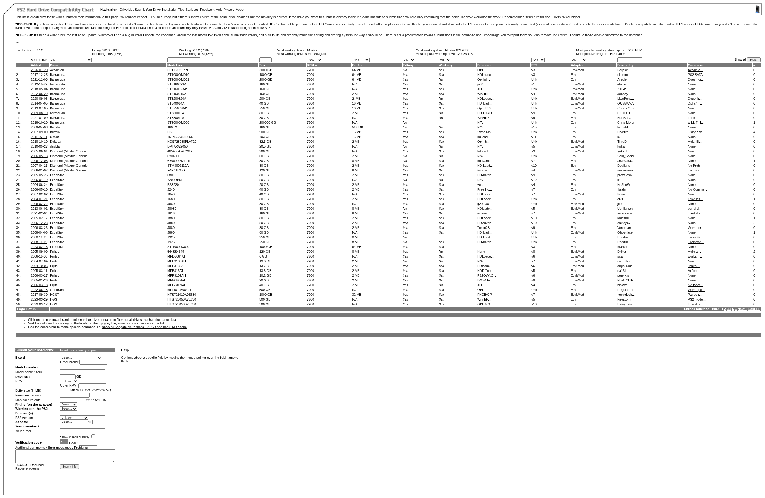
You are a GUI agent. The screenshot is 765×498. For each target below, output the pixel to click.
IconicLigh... (626, 294)
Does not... (696, 79)
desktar (55, 146)
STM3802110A (178, 165)
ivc (18, 42)
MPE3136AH (176, 261)
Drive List (127, 9)
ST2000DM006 (178, 122)
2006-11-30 (39, 256)
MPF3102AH (176, 275)
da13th (622, 270)
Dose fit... (695, 98)
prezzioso (624, 175)
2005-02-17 (39, 218)
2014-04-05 (39, 103)
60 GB (264, 156)
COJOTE (624, 113)
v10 (534, 165)
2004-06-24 (39, 184)
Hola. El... (695, 141)
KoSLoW (623, 184)
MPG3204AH (176, 280)
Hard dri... (695, 213)
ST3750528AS (177, 108)
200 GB (264, 98)
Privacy (229, 9)
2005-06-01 (39, 151)
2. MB (356, 98)
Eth (573, 74)
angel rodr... (625, 266)
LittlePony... (625, 98)
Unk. (534, 79)
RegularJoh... (627, 290)
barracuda (57, 84)
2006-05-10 (39, 189)
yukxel (622, 151)
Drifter (621, 251)
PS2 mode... (697, 299)
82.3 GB (265, 141)
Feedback (207, 9)
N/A (354, 84)
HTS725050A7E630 (181, 299)
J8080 (171, 208)
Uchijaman (625, 208)
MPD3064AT (176, 256)
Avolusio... (695, 70)
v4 (533, 94)
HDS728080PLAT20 (181, 141)
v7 (533, 161)
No (405, 70)
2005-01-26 (39, 280)
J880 (171, 218)
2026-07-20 (39, 70)
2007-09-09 (39, 132)
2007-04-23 (39, 165)
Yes (441, 70)
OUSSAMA (625, 103)
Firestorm (624, 299)
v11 (533, 137)
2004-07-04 (39, 261)
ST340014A (175, 103)
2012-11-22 (39, 84)
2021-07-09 (39, 117)
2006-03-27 (39, 275)
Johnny (622, 94)
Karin (621, 194)
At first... (694, 270)
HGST (54, 294)
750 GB (264, 108)
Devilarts (623, 165)
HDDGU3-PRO (178, 70)
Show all (740, 59)
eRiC (621, 199)
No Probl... (695, 165)
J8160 (171, 213)
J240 (171, 189)
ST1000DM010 (178, 74)
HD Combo (277, 24)
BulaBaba (624, 117)
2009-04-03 (39, 127)
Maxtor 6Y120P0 (457, 50)
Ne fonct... (695, 285)
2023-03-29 (39, 299)
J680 (171, 199)
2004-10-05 (39, 266)
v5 (533, 146)
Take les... (695, 199)
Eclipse (622, 70)
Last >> (754, 309)
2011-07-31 (39, 137)
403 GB (264, 137)
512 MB (357, 127)
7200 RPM (634, 50)
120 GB (264, 170)
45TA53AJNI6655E (181, 137)
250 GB (264, 237)
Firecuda (56, 247)
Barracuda (57, 74)
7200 (310, 70)
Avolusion (57, 70)
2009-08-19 (39, 113)
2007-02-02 (39, 194)
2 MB (355, 94)
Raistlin (622, 237)
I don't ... (694, 117)
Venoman (624, 227)
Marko (622, 247)
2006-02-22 (39, 204)
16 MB (356, 103)
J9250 (171, 237)
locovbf (622, 127)
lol (618, 137)
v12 (534, 180)
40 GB (264, 103)
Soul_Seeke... (627, 156)
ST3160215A (176, 94)
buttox (54, 137)
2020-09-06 (39, 98)
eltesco (622, 74)
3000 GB (265, 70)
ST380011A (175, 113)
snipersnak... (626, 170)
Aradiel (622, 79)
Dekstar (56, 141)
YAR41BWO (176, 170)
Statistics (192, 9)
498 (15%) (115, 54)
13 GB (264, 266)
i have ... (694, 266)
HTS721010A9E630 (181, 294)
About (240, 9)
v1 (533, 84)
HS (169, 132)
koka (621, 146)
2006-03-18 (39, 285)
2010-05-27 (39, 146)
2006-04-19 (39, 180)
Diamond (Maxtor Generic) (69, 151)
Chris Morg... (626, 122)
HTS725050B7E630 (181, 304)
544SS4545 (175, 251)
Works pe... (696, 290)
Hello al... (694, 251)
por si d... (694, 208)
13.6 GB (265, 261)
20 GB (264, 184)
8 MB (355, 161)
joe (619, 204)
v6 (533, 256)
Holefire (622, 132)
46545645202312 (179, 151)
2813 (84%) (111, 50)
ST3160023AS (177, 89)
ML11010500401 (179, 290)
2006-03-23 (39, 227)
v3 (533, 70)
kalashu (623, 218)
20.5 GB (265, 146)
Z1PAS (622, 89)
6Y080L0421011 (179, 161)
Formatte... (696, 237)
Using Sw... (696, 132)
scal (620, 256)
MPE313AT (175, 270)
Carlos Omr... (627, 108)
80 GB (468, 54)
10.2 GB (265, 275)
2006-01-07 (39, 170)
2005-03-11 (39, 270)
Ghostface (625, 232)
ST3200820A (176, 98)
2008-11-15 (39, 237)
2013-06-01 (39, 208)
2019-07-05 (39, 108)
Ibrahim (622, 189)
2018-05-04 (39, 89)
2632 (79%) (201, 50)
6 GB (263, 256)
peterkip (623, 275)
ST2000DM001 (178, 79)
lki (618, 180)
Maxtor (312, 50)
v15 (534, 127)
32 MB (356, 294)
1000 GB (265, 74)
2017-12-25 (39, 74)
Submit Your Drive (148, 9)
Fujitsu (54, 251)
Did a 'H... (695, 103)
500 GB (264, 132)
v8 (533, 251)
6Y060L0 (173, 156)
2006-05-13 (39, 156)
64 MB (356, 70)
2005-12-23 (39, 223)
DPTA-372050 (177, 146)
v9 (533, 113)
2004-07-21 (39, 199)
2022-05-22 (39, 94)
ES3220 (173, 184)
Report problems (27, 468)
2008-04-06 (39, 232)
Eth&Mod (577, 70)
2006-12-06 (39, 161)
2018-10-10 (39, 141)
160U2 (172, 127)
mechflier (624, 261)
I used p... (695, 304)
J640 (171, 194)
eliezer (622, 84)
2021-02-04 (39, 213)
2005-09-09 (39, 251)
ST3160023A (176, 84)
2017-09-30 (39, 294)
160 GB (264, 84)
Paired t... (695, 294)
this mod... (695, 170)
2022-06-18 (39, 290)
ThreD (622, 141)
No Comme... (697, 189)
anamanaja (625, 161)
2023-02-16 (39, 247)
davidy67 (624, 223)
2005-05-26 (39, 175)
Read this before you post (78, 350)
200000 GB (267, 122)
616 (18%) (205, 54)
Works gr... (696, 227)
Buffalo (55, 127)
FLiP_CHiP (625, 280)
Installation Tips (173, 9)
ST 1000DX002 (178, 247)
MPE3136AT (176, 266)
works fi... (695, 256)
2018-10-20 (39, 122)
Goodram (57, 290)
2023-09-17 (39, 304)
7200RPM (174, 180)
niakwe (622, 285)
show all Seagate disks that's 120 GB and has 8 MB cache (144, 327)
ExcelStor (57, 175)
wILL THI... (696, 122)
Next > (742, 309)
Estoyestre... (626, 304)
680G (171, 175)
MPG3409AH (176, 285)
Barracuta (57, 122)
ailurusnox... (626, 213)
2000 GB (265, 79)
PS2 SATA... (696, 74)
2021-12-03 (39, 79)
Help (219, 9)
